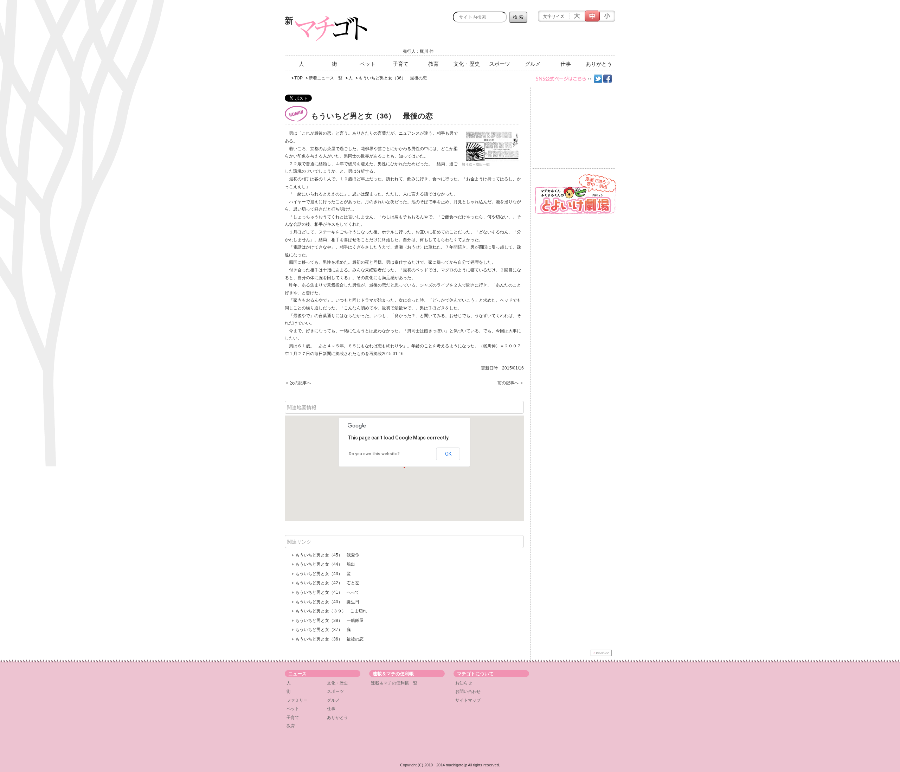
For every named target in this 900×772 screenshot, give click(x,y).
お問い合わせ (468, 691)
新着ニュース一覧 (325, 78)
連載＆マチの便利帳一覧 (394, 683)
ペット (367, 64)
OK (448, 454)
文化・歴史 (467, 64)
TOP (298, 78)
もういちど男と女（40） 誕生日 (327, 601)
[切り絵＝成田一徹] (492, 146)
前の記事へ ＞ (510, 382)
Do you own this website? (374, 453)
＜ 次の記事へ (298, 382)
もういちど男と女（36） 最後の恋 (329, 639)
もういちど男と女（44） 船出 (325, 564)
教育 (433, 64)
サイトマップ (468, 700)
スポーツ (499, 64)
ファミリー (297, 700)
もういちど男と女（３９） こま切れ (331, 611)
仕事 (565, 64)
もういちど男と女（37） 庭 (323, 629)
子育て (401, 64)
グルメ (533, 64)
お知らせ (463, 683)
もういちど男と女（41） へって (327, 592)
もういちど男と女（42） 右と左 (329, 582)
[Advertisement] (533, 41)
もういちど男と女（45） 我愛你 (329, 555)
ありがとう (599, 64)
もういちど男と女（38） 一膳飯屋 (329, 620)
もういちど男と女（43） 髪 (323, 573)
